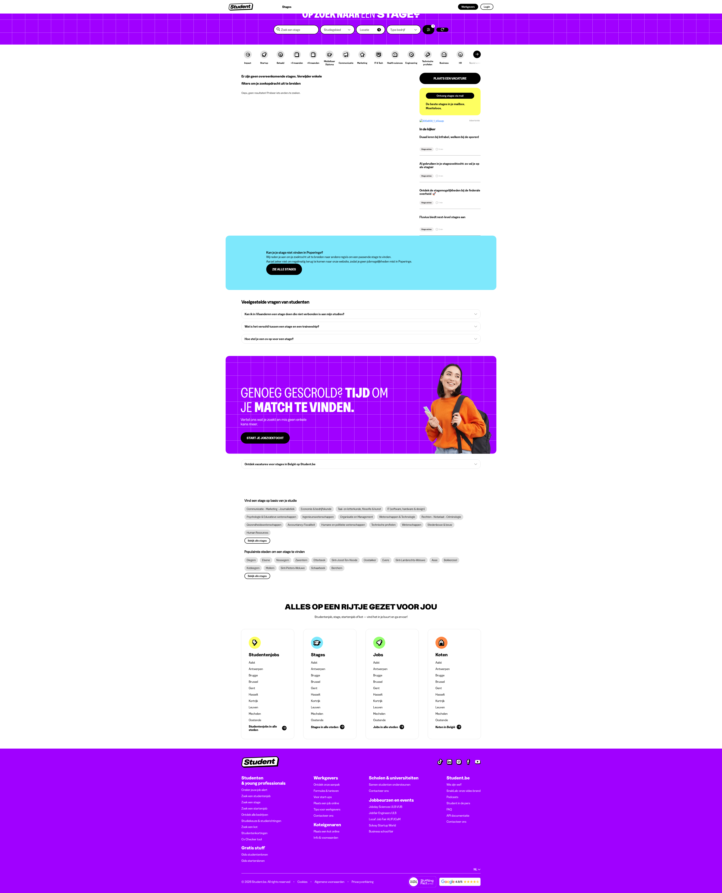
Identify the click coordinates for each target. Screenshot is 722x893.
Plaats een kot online (326, 831)
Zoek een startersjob (254, 808)
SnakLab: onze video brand (464, 791)
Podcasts (452, 797)
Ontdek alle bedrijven (254, 814)
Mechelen (255, 713)
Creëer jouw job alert (254, 790)
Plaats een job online (326, 803)
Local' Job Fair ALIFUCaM (384, 819)
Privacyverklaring (363, 882)
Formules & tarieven (326, 791)
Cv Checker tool (251, 839)
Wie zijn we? (454, 784)
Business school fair (381, 831)
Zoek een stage (250, 802)
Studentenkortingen (254, 833)
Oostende (255, 720)
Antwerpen (256, 669)
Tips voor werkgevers (327, 809)
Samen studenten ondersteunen (389, 784)
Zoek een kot (249, 827)
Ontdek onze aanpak (327, 784)
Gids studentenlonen (254, 854)
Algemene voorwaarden (329, 882)
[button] (337, 29)
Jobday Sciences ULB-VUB (385, 807)
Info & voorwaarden (326, 837)
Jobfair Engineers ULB (382, 813)
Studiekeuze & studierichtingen (261, 821)
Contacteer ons (323, 815)
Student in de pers (458, 803)
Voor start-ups (323, 797)
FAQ (449, 809)
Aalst (252, 662)
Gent (252, 688)
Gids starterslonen (253, 861)
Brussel (253, 682)
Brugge (253, 675)
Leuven (253, 707)
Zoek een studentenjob (256, 796)
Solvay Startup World (382, 825)
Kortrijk (253, 701)
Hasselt (253, 694)
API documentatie (458, 815)
